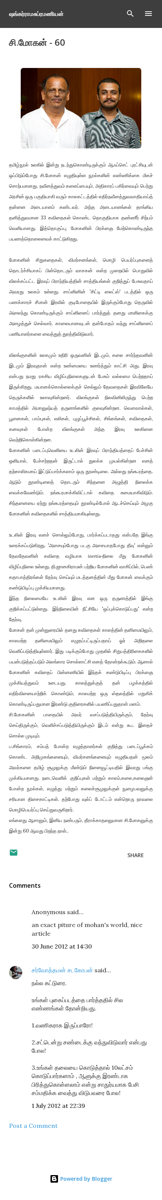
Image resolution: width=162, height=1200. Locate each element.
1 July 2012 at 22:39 (58, 1105)
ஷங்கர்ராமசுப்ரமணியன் (36, 13)
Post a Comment (33, 1125)
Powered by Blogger (85, 1178)
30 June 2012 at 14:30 (62, 946)
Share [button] (135, 855)
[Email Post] (13, 855)
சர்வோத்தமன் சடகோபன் (62, 970)
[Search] (130, 13)
